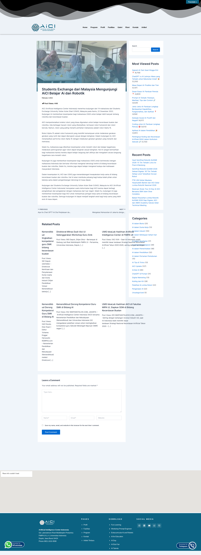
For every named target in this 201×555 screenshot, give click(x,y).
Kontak (135, 27)
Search (134, 46)
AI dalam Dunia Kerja (140, 227)
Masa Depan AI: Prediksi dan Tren (145, 85)
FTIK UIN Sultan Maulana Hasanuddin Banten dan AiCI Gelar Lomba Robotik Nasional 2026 (145, 182)
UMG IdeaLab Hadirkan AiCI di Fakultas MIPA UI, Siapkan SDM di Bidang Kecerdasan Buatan (121, 307)
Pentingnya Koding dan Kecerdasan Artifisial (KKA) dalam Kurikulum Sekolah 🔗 (146, 139)
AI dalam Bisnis (138, 223)
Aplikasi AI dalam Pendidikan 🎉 (145, 130)
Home (85, 27)
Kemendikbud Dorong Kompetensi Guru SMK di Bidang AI (48, 310)
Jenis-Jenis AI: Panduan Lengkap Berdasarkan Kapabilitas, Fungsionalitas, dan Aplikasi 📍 (145, 109)
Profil (103, 27)
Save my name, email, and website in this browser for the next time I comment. (72, 425)
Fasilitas (111, 27)
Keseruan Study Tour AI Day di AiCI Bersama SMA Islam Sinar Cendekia (146, 191)
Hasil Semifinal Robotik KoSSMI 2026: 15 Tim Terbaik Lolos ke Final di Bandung (144, 162)
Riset (127, 27)
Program (94, 27)
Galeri (120, 27)
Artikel (144, 27)
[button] (144, 27)
